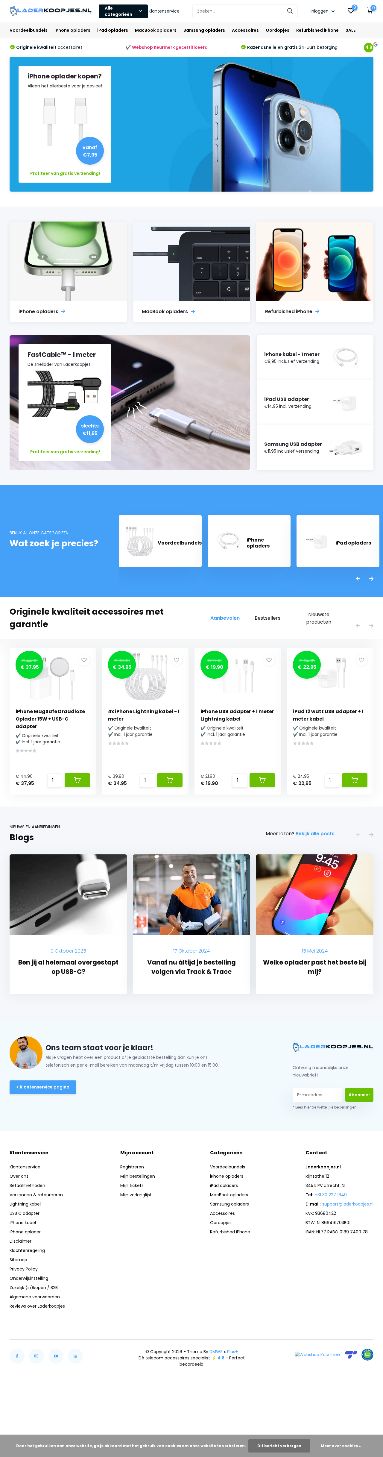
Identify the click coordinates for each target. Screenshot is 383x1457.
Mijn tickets (132, 1185)
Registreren (132, 1167)
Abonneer (359, 1095)
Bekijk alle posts (315, 833)
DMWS (216, 1352)
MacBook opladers (156, 30)
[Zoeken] (290, 11)
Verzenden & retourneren (36, 1195)
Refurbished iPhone (317, 30)
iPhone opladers (72, 30)
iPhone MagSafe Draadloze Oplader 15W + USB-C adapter (50, 719)
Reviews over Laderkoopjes (37, 1306)
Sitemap (18, 1260)
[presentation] (358, 579)
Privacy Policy (24, 1269)
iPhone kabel (23, 1223)
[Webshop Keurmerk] (318, 1354)
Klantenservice (164, 11)
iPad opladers (112, 30)
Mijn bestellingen (137, 1176)
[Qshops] (367, 1355)
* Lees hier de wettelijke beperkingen (325, 1107)
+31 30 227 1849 (331, 1195)
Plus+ (232, 1352)
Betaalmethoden (27, 1185)
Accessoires (245, 30)
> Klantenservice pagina (42, 1087)
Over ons (19, 1176)
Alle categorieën (118, 11)
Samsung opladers (204, 30)
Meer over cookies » (341, 1445)
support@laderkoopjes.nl (347, 1204)
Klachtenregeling (27, 1250)
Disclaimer (20, 1241)
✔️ (167, 47)
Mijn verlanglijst (136, 1195)
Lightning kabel (25, 1204)
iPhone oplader (25, 1232)
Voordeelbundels (29, 30)
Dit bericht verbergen (279, 1445)
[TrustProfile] (351, 1355)
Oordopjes (277, 30)
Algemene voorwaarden (35, 1297)
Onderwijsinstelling (29, 1278)
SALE (350, 30)
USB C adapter (24, 1213)
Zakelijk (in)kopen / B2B (34, 1288)
